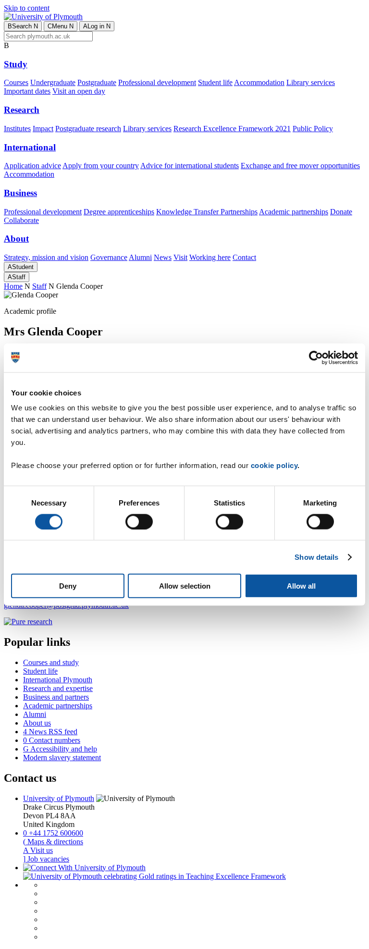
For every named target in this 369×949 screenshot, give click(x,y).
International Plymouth (57, 680)
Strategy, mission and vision (46, 257)
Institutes (17, 128)
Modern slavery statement (62, 757)
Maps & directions (53, 842)
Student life (215, 82)
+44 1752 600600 (53, 833)
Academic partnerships (293, 212)
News (163, 257)
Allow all (301, 586)
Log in (97, 26)
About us (37, 723)
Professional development (157, 82)
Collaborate (21, 220)
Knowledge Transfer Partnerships (207, 212)
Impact (43, 128)
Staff (16, 277)
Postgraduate (96, 82)
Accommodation (259, 82)
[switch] (139, 521)
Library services (310, 82)
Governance (108, 257)
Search (23, 26)
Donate (341, 212)
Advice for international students (189, 165)
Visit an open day (78, 91)
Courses (16, 82)
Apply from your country (100, 165)
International (30, 147)
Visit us (38, 850)
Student (21, 267)
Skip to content (26, 8)
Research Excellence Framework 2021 (232, 128)
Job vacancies (46, 859)
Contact (244, 257)
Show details (316, 557)
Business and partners (56, 697)
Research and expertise (58, 688)
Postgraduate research (88, 128)
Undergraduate (52, 82)
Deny (67, 586)
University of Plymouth (58, 798)
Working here (210, 257)
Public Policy (313, 128)
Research (21, 110)
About (16, 239)
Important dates (27, 91)
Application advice (32, 165)
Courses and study (51, 662)
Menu (61, 26)
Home (13, 286)
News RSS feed (50, 731)
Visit (180, 257)
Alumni (140, 257)
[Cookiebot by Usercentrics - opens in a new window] (316, 357)
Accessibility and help (60, 749)
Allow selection (184, 586)
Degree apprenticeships (119, 212)
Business (20, 193)
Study (15, 64)
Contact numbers (51, 740)
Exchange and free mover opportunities (300, 165)
